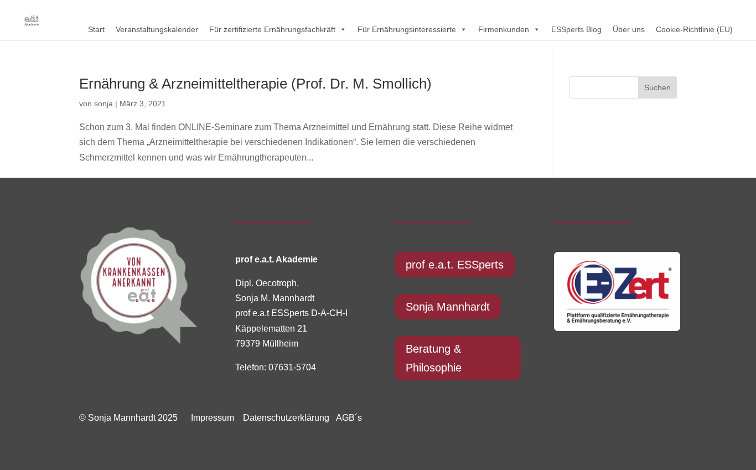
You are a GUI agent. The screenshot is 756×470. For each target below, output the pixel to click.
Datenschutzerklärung (282, 417)
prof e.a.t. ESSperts (455, 265)
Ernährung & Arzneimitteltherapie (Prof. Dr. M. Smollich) (255, 83)
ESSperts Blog (576, 29)
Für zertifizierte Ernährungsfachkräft (272, 29)
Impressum (212, 417)
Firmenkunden (503, 29)
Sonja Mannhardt (448, 307)
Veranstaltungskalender (157, 29)
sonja (103, 103)
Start (96, 29)
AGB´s (349, 417)
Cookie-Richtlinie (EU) (694, 29)
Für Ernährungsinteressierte (407, 29)
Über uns (629, 29)
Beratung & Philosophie (434, 358)
